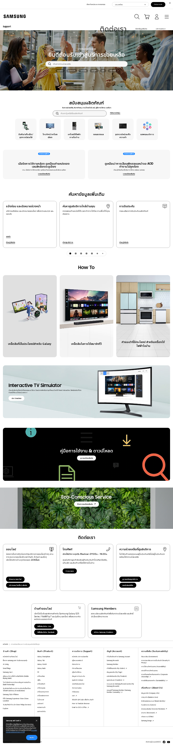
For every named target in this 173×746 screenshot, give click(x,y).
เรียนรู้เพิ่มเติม (10, 242)
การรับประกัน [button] (71, 71)
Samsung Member (112, 664)
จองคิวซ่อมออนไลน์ (78, 684)
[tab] (70, 253)
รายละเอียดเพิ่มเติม (44, 174)
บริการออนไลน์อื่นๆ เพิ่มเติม (18, 585)
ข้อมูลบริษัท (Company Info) (150, 693)
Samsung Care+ (8, 672)
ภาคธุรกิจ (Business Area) (149, 697)
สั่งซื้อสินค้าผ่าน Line (44, 626)
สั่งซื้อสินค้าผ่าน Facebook (46, 632)
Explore (5, 708)
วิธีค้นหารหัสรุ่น (115, 113)
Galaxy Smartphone (43, 656)
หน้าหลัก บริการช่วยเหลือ (80, 656)
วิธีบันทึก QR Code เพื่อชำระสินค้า (82, 699)
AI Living (6, 664)
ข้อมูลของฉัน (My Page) (114, 672)
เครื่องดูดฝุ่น (41, 688)
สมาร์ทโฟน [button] (83, 71)
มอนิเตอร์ (40, 703)
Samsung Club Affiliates (11, 694)
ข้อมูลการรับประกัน (78, 676)
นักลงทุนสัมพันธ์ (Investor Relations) (153, 709)
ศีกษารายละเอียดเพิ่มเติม (85, 504)
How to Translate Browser (81, 703)
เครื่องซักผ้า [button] (113, 71)
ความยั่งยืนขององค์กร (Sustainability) (153, 680)
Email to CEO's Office (79, 707)
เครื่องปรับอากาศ (43, 692)
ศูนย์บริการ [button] (60, 71)
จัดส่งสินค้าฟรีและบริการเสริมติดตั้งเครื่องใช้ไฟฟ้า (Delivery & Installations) (17, 689)
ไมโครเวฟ (40, 699)
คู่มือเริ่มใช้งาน (76, 672)
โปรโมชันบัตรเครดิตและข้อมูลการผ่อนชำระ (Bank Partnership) (17, 683)
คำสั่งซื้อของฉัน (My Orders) (116, 668)
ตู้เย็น (39, 680)
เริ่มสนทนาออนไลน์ (15, 579)
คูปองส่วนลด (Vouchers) (115, 680)
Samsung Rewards (113, 660)
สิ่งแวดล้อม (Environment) (149, 656)
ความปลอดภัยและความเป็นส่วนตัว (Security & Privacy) (155, 661)
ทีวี (38, 672)
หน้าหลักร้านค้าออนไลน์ (10, 656)
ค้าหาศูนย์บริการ (68, 242)
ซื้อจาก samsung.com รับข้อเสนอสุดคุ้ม (15, 660)
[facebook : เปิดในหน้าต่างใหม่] (164, 742)
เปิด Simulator (16, 398)
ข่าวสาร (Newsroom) (148, 712)
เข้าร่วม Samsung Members (103, 632)
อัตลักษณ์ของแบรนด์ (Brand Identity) (153, 701)
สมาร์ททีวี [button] (93, 71)
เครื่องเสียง (41, 676)
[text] (25, 129)
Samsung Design (146, 720)
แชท (73, 695)
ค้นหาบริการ (76, 664)
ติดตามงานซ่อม (77, 688)
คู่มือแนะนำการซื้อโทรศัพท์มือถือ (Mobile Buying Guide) (16, 677)
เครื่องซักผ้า (41, 684)
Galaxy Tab (41, 660)
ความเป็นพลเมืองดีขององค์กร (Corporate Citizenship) (154, 675)
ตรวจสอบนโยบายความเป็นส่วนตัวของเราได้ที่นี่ (21, 731)
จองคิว (8, 236)
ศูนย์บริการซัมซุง (77, 680)
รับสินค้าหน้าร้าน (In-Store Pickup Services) (17, 704)
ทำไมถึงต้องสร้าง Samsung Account (118, 656)
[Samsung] (14, 16)
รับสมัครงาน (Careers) (148, 705)
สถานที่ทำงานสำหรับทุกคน (149, 670)
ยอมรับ (32, 737)
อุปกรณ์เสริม (41, 711)
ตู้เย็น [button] (103, 71)
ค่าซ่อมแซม (75, 692)
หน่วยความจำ (41, 707)
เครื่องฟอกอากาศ (43, 695)
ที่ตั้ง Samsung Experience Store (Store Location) (16, 699)
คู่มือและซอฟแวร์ (77, 660)
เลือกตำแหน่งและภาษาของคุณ (95, 4)
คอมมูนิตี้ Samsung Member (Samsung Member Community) (119, 691)
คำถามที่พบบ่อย (77, 668)
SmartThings (7, 668)
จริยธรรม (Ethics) (147, 716)
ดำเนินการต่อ (158, 4)
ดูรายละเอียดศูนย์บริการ (130, 579)
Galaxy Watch (42, 664)
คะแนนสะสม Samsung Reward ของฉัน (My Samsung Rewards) (120, 685)
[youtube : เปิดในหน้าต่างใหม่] (168, 742)
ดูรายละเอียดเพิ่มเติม (86, 458)
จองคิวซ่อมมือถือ (127, 585)
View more (70, 571)
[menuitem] (113, 29)
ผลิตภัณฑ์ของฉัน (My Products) (117, 676)
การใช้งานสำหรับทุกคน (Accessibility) (153, 666)
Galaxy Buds (41, 668)
